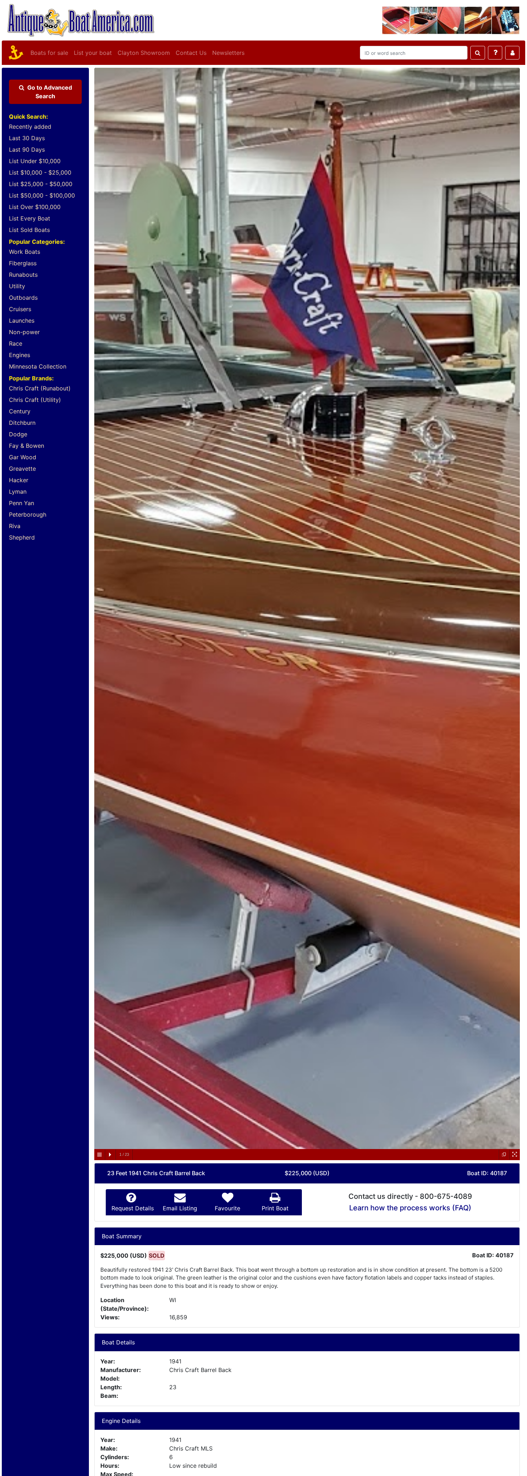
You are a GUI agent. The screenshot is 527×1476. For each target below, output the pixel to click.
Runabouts (23, 274)
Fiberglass (23, 263)
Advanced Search (49, 92)
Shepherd (22, 537)
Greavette (22, 468)
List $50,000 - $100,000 (42, 195)
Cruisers (20, 309)
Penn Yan (21, 503)
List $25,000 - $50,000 (40, 184)
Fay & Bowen (26, 445)
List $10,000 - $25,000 (40, 172)
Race (15, 343)
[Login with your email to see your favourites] (512, 53)
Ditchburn (22, 422)
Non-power (24, 332)
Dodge (18, 434)
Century (19, 411)
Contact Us (191, 52)
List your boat (93, 52)
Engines (19, 355)
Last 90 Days (27, 149)
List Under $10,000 (35, 161)
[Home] (15, 52)
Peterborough (27, 514)
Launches (21, 320)
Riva (14, 526)
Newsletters (228, 52)
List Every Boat (29, 218)
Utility (17, 286)
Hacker (18, 480)
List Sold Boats (29, 229)
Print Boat (275, 1208)
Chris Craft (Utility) (35, 399)
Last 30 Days (27, 138)
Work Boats (24, 251)
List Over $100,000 (35, 206)
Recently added (30, 126)
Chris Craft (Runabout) (40, 388)
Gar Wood (22, 457)
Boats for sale (49, 52)
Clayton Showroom (144, 52)
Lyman (18, 491)
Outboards (23, 297)
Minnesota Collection (37, 366)
